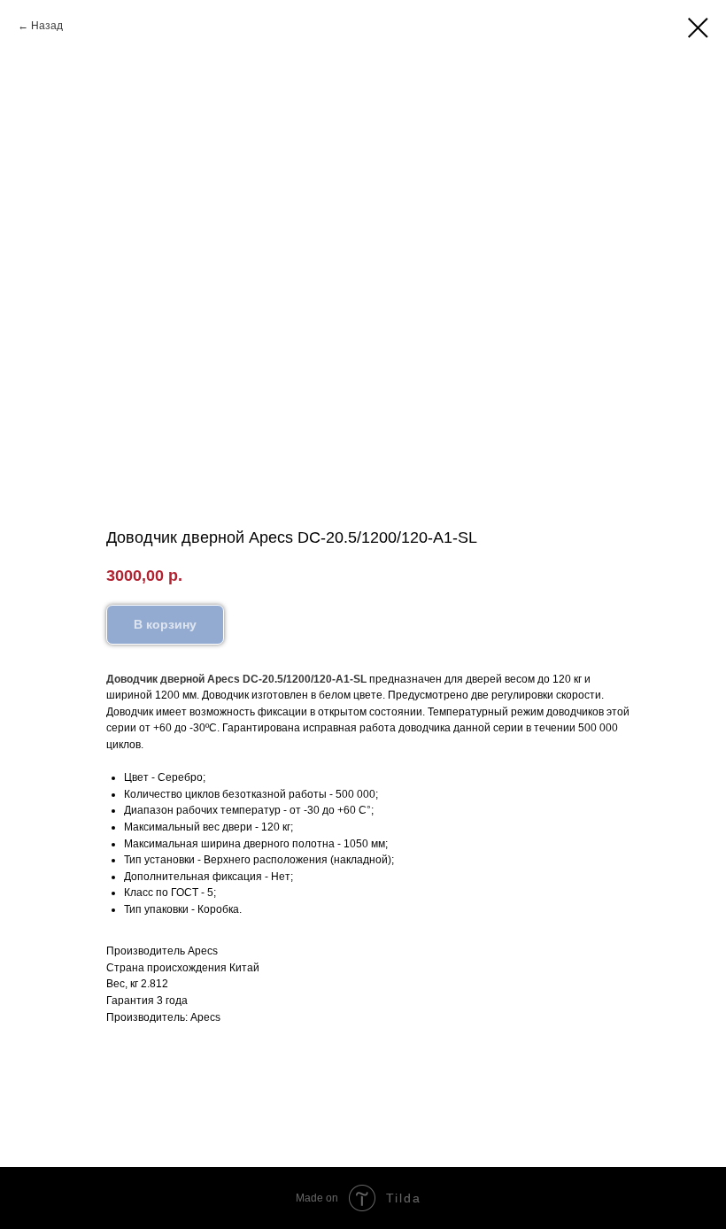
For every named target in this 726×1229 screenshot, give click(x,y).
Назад (47, 25)
